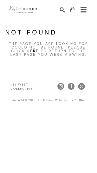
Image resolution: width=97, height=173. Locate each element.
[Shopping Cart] (72, 10)
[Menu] (83, 9)
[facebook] (71, 86)
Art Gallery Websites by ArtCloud (63, 100)
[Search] (62, 9)
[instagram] (60, 86)
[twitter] (81, 86)
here (33, 51)
